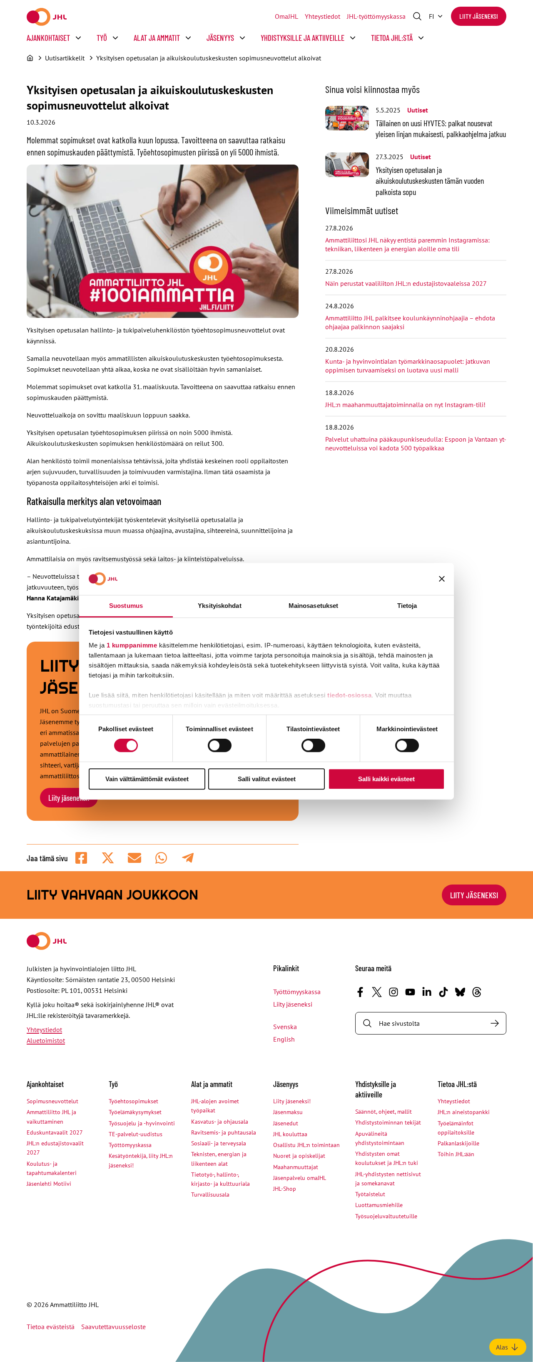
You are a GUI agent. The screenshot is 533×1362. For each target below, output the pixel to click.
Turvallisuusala (210, 1194)
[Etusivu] (30, 58)
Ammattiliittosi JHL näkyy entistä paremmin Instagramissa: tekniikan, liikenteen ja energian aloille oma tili (407, 244)
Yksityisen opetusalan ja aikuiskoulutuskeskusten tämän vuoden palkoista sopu (430, 181)
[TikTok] (443, 992)
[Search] (495, 1023)
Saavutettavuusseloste (113, 1326)
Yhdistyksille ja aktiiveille (302, 37)
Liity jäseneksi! (69, 797)
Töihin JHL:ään (456, 1154)
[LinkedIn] (427, 992)
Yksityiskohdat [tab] (219, 605)
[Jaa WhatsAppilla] (161, 858)
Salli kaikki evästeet (386, 778)
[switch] (220, 745)
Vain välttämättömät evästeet (147, 778)
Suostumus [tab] (126, 605)
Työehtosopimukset (133, 1101)
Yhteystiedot (322, 16)
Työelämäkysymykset (135, 1112)
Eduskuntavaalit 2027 (55, 1132)
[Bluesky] (460, 992)
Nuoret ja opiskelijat (299, 1156)
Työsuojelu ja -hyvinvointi (142, 1123)
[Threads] (477, 992)
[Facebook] (360, 992)
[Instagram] (394, 992)
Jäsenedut (285, 1123)
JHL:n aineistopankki (464, 1112)
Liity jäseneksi (478, 16)
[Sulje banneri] (442, 579)
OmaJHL (286, 16)
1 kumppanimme (132, 645)
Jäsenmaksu (288, 1112)
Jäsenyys (220, 37)
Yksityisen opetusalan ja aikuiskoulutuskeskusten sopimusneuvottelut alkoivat (208, 58)
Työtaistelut (370, 1194)
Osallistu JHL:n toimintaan (306, 1145)
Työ (102, 37)
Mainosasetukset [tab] (314, 605)
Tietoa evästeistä (51, 1326)
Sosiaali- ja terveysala (218, 1143)
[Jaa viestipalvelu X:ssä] (108, 858)
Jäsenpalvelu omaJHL (299, 1178)
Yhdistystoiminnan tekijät (388, 1122)
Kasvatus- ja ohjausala (219, 1121)
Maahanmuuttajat (295, 1167)
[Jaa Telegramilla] (187, 858)
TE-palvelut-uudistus (135, 1134)
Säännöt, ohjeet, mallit (383, 1111)
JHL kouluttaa (290, 1134)
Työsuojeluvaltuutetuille (386, 1216)
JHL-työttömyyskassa (376, 16)
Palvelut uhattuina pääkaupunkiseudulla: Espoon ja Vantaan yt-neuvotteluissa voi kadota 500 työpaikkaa (415, 443)
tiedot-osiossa (349, 695)
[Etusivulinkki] (47, 17)
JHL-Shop (284, 1188)
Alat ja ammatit (157, 37)
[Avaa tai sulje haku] (417, 16)
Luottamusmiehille (379, 1205)
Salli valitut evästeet (267, 778)
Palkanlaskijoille (458, 1143)
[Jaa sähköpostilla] (134, 858)
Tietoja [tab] (407, 605)
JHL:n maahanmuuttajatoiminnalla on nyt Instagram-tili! (405, 404)
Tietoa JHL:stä (392, 37)
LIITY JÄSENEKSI (474, 895)
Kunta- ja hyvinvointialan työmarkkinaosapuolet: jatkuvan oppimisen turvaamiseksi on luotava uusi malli (407, 365)
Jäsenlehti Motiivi (49, 1183)
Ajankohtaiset (48, 37)
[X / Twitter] (377, 992)
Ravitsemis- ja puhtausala (223, 1132)
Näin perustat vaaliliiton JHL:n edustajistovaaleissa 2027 (406, 283)
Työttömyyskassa (297, 991)
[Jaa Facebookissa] (81, 858)
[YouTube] (410, 992)
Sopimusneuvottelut (52, 1101)
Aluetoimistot (46, 1040)
